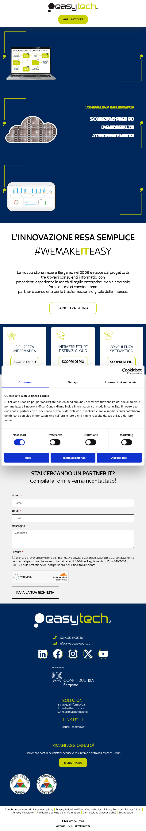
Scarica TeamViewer (73, 727)
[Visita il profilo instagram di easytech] (73, 654)
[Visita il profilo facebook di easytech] (58, 654)
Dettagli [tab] (73, 382)
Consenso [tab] (25, 382)
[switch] (55, 442)
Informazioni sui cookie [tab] (120, 382)
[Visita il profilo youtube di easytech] (103, 654)
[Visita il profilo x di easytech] (88, 654)
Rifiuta (26, 457)
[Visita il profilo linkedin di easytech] (43, 654)
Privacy (16, 552)
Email (15, 510)
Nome (16, 495)
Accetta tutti (119, 457)
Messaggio (18, 526)
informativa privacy (69, 557)
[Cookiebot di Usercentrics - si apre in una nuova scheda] (125, 371)
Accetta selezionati (73, 457)
